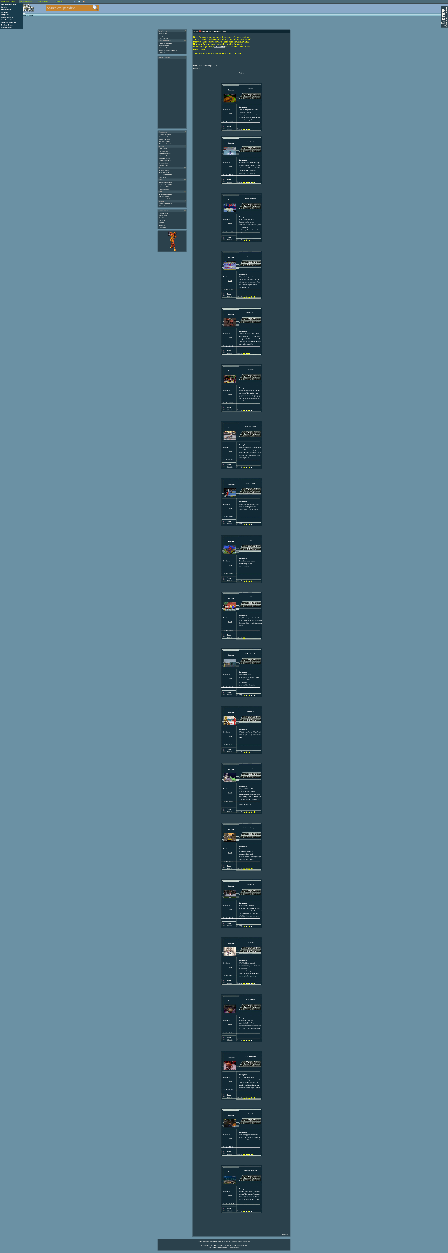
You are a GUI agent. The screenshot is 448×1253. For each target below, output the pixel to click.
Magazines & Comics (165, 199)
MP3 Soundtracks (164, 170)
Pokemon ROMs (163, 165)
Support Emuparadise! (165, 203)
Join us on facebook (164, 141)
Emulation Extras (7, 25)
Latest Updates (163, 38)
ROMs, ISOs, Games (8, 1)
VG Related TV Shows (165, 184)
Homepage (162, 36)
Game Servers (163, 148)
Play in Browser (6, 27)
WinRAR (229, 129)
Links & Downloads (164, 139)
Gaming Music (237, 1241)
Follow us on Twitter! (165, 144)
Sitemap (206, 1241)
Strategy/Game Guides (165, 194)
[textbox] (72, 8)
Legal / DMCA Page (241, 1245)
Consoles (4, 7)
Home (200, 1241)
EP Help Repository (164, 206)
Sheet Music (162, 177)
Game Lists (162, 52)
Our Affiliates (162, 218)
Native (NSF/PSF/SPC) (165, 175)
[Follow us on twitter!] (79, 1)
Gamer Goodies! (43, 1)
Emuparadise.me (222, 1247)
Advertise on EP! (163, 213)
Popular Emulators (25, 1)
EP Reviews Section (164, 153)
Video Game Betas (7, 20)
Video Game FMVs (164, 187)
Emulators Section (164, 45)
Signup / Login (163, 33)
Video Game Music (164, 48)
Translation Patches (7, 17)
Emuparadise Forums (165, 134)
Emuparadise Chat (164, 137)
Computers (5, 15)
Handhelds (4, 12)
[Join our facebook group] (74, 1)
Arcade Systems (6, 9)
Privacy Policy (163, 215)
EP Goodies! (162, 227)
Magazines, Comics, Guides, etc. (168, 50)
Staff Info (161, 222)
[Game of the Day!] (444, 17)
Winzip (229, 126)
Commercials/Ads (164, 189)
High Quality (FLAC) (164, 172)
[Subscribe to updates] (83, 1)
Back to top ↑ (285, 1234)
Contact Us (162, 225)
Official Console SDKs (8, 22)
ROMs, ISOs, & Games (165, 43)
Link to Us (162, 220)
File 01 (230, 113)
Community (59, 1)
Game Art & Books (164, 196)
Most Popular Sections (8, 4)
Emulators (228, 1241)
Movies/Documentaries (165, 182)
